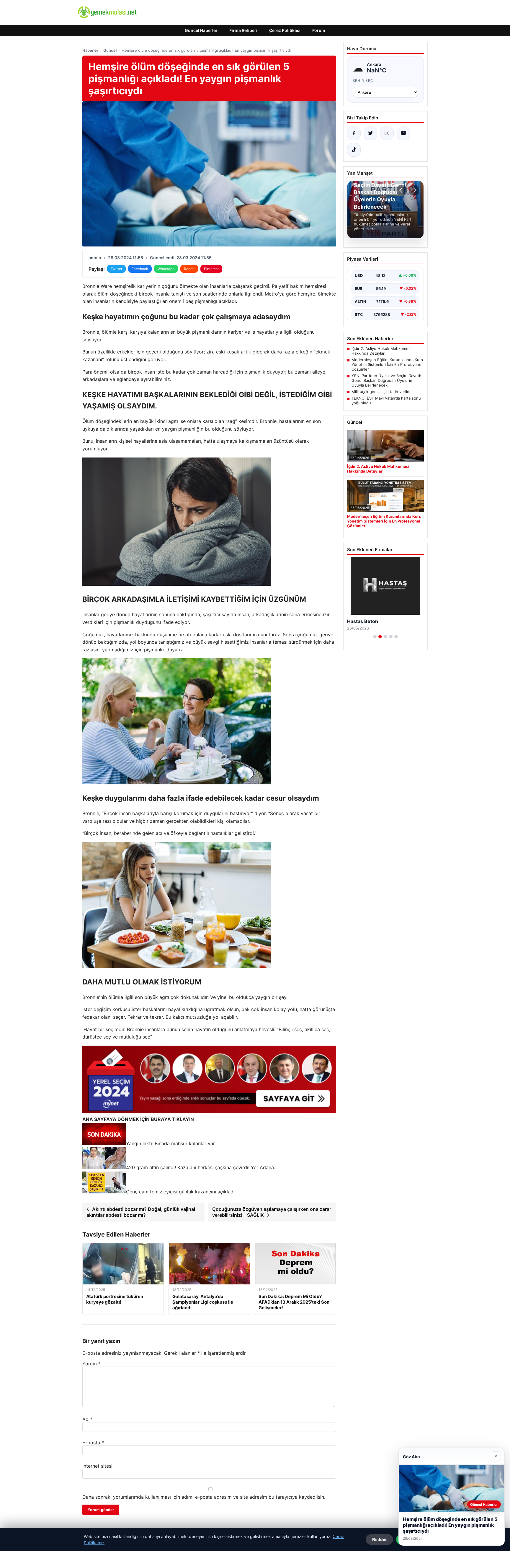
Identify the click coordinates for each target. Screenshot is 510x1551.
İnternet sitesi (97, 1466)
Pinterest (211, 269)
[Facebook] (354, 133)
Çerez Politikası (284, 30)
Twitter (116, 269)
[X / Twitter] (370, 133)
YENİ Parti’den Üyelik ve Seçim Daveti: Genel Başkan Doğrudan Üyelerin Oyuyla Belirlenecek (386, 380)
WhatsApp (166, 269)
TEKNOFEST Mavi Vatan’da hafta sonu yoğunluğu (386, 400)
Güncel (110, 50)
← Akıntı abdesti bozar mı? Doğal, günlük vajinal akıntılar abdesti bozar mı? (140, 1212)
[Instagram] (387, 133)
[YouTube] (403, 133)
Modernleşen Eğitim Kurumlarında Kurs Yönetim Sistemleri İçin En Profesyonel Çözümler (387, 364)
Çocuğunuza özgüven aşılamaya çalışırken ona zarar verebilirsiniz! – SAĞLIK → (271, 1212)
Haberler (90, 50)
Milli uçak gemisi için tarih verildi (381, 391)
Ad (87, 1419)
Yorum (91, 1364)
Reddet (379, 1539)
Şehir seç (363, 80)
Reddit (189, 269)
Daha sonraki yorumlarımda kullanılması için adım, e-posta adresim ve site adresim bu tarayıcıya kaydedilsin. (203, 1497)
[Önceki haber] (402, 190)
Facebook (140, 269)
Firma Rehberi (243, 30)
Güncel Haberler (201, 30)
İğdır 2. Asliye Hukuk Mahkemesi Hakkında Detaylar (381, 351)
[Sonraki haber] (414, 190)
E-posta (93, 1442)
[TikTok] (354, 150)
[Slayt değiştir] (375, 636)
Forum (318, 30)
